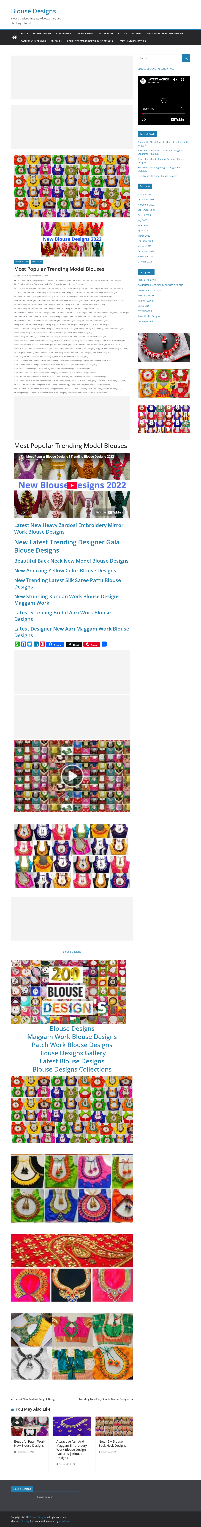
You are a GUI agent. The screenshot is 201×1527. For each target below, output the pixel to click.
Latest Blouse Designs (72, 1061)
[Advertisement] (72, 77)
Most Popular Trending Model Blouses (30, 352)
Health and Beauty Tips (132, 41)
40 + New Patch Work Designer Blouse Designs (34, 296)
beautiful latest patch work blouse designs (88, 316)
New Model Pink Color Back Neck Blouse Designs (35, 372)
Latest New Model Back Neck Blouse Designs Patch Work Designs (42, 344)
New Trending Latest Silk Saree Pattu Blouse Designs (67, 583)
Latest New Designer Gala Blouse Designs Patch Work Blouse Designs (94, 340)
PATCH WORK (106, 33)
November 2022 (146, 256)
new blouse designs (101, 352)
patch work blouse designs (83, 380)
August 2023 (144, 215)
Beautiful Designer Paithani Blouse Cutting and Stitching (81, 304)
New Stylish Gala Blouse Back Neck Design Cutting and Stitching (42, 380)
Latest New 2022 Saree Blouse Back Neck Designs (84, 336)
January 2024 (144, 194)
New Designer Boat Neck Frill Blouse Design (33, 356)
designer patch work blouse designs (61, 324)
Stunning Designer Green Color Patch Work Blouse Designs (40, 392)
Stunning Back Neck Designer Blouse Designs (100, 388)
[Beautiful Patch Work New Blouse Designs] (30, 1418)
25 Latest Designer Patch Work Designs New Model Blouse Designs (43, 292)
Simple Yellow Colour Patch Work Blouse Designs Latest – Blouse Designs (46, 388)
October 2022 (145, 261)
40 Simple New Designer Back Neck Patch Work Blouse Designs (84, 296)
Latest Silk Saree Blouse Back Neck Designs (33, 348)
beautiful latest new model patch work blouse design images (41, 316)
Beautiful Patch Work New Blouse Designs (29, 1443)
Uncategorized (145, 321)
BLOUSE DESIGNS (42, 33)
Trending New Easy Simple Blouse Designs (104, 1399)
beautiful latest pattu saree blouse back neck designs (37, 320)
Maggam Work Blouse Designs (72, 1036)
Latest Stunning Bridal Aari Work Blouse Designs (62, 615)
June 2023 (143, 225)
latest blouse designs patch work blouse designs (70, 332)
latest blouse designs (114, 328)
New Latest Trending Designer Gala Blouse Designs (67, 546)
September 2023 (146, 209)
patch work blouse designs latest (110, 380)
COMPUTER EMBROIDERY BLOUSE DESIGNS (90, 41)
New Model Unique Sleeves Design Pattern (77, 372)
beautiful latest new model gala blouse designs (109, 312)
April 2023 (143, 230)
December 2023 (146, 199)
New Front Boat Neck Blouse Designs (70, 356)
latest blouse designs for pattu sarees (30, 332)
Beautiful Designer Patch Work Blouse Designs (34, 308)
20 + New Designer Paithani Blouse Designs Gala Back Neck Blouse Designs (87, 280)
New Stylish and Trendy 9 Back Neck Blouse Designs (84, 376)
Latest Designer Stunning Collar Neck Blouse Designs (37, 336)
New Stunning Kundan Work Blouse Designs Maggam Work (67, 599)
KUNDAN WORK (64, 33)
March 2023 (144, 235)
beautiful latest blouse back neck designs (32, 312)
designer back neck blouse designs (92, 320)
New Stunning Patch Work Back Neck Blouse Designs (37, 376)
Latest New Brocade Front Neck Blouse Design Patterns (38, 340)
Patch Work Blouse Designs (72, 1044)
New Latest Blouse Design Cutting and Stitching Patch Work (85, 360)
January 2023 (144, 246)
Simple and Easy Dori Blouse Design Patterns (90, 384)
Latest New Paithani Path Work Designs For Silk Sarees (97, 344)
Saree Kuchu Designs (149, 316)
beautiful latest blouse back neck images (69, 312)
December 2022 (146, 251)
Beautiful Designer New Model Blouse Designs (34, 304)
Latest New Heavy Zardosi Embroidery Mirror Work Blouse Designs (69, 528)
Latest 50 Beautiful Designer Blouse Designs (33, 328)
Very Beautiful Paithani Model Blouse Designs (87, 392)
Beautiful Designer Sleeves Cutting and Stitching (78, 308)
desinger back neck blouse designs (94, 324)
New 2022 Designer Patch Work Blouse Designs (70, 352)
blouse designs (68, 320)
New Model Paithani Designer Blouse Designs (70, 368)
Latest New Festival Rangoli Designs (36, 1399)
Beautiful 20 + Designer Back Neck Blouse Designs (60, 300)
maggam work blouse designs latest (111, 348)
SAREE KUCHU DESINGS (33, 41)
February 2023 (145, 240)
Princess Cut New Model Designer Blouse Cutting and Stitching (41, 384)
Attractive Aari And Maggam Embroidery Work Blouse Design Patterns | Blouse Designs (71, 1449)
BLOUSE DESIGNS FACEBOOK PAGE (156, 68)
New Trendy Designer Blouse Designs (157, 175)
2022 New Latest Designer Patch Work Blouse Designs (38, 288)
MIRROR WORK (86, 33)
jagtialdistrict (22, 275)
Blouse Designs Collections (72, 1069)
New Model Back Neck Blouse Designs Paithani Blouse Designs (68, 364)
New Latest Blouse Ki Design (26, 364)
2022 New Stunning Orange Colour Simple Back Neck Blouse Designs (93, 288)
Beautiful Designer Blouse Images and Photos (104, 300)
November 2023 (146, 204)
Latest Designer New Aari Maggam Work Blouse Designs (71, 632)
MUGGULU (56, 41)
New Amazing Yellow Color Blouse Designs (65, 570)
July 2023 (142, 220)
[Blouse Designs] (15, 37)
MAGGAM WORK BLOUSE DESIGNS (165, 33)
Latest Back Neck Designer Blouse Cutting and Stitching (79, 328)
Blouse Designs (33, 11)
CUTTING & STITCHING (130, 33)
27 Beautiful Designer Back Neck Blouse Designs (96, 292)
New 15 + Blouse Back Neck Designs (112, 1443)
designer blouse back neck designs (29, 324)
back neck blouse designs (25, 300)
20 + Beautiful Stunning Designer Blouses (35, 280)
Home (24, 33)
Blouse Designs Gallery (72, 1052)
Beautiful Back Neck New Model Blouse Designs (71, 560)
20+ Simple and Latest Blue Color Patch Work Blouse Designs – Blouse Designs (48, 284)
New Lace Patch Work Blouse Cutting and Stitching (36, 360)
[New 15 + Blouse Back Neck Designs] (114, 1418)
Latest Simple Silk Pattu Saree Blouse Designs (74, 348)
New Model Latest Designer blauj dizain (31, 368)
